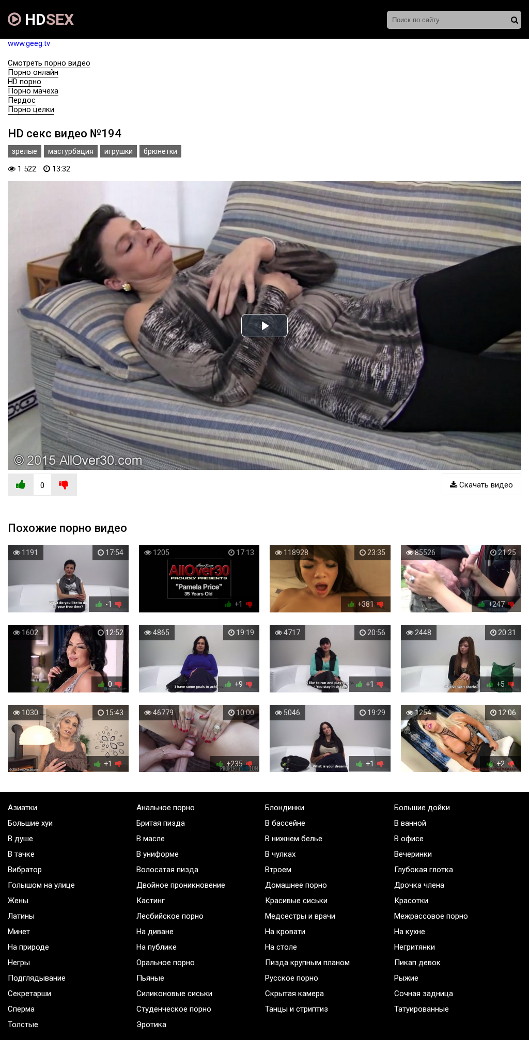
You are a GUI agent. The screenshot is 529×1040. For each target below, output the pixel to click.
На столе (281, 947)
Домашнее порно (296, 885)
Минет (19, 931)
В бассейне (285, 823)
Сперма (21, 1009)
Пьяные (150, 978)
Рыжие (406, 978)
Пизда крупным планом (307, 962)
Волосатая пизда (167, 869)
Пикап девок (417, 962)
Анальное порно (165, 807)
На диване (155, 931)
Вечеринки (413, 854)
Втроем (278, 869)
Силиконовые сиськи (174, 993)
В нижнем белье (293, 838)
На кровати (285, 931)
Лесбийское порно (170, 916)
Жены (18, 900)
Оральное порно (165, 962)
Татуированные (421, 1009)
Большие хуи (30, 823)
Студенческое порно (173, 1009)
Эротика (151, 1024)
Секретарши (29, 993)
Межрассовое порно (431, 916)
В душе (20, 838)
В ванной (410, 823)
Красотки (411, 900)
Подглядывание (37, 978)
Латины (21, 916)
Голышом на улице (41, 885)
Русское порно (291, 978)
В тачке (21, 854)
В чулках (280, 854)
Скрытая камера (294, 993)
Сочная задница (423, 993)
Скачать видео (485, 485)
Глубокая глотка (423, 869)
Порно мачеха (33, 91)
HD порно (24, 81)
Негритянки (414, 947)
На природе (28, 947)
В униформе (157, 854)
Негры (19, 962)
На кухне (409, 931)
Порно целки (31, 109)
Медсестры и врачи (300, 916)
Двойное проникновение (180, 885)
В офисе (409, 838)
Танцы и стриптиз (296, 1009)
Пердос (22, 100)
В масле (150, 838)
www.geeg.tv (29, 43)
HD (47, 19)
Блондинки (284, 807)
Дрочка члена (419, 885)
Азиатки (22, 807)
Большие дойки (422, 807)
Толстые (23, 1024)
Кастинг (150, 900)
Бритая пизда (160, 823)
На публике (156, 947)
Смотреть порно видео (49, 63)
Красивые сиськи (296, 900)
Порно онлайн (33, 72)
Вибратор (25, 869)
